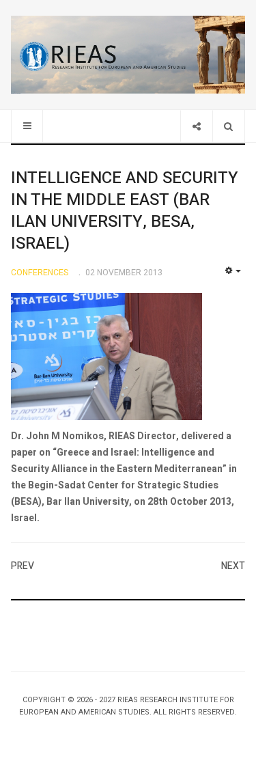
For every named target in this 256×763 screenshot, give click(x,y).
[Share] (196, 126)
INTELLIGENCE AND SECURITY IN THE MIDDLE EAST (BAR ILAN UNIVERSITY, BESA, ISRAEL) (124, 210)
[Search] (228, 126)
